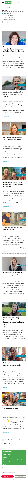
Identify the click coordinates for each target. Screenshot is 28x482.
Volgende (6, 444)
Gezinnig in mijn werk (9, 19)
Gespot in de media (8, 15)
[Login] (18, 2)
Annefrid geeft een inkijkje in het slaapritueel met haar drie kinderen (13, 94)
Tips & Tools (7, 7)
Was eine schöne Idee (10, 408)
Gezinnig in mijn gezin (9, 17)
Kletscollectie (7, 23)
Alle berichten (7, 13)
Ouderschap (7, 26)
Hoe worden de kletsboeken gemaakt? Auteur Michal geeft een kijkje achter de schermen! (13, 49)
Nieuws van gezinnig (9, 24)
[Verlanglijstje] (21, 2)
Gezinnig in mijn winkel (9, 21)
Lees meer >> (6, 71)
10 (19, 440)
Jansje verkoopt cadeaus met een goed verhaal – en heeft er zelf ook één (13, 184)
